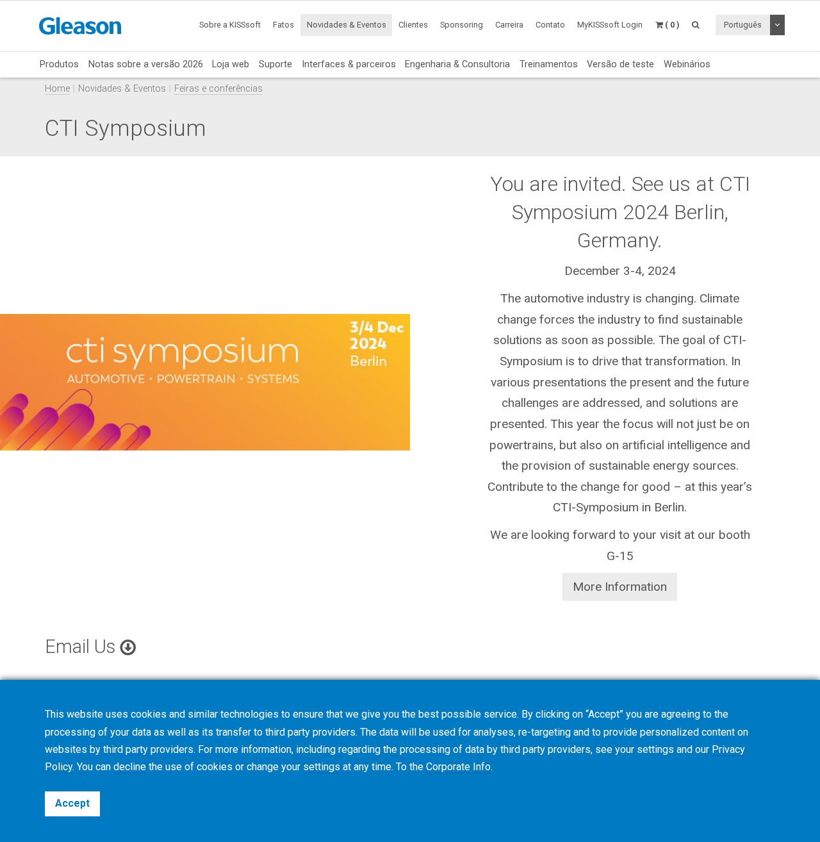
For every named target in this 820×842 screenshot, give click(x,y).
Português (743, 24)
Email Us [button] (82, 646)
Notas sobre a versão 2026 (145, 64)
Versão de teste (620, 64)
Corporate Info (458, 767)
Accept (72, 803)
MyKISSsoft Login (610, 24)
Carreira (509, 24)
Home (57, 88)
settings (321, 767)
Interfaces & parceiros (349, 64)
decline (129, 767)
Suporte (275, 64)
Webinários (687, 64)
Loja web (230, 64)
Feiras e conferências (218, 88)
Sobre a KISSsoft (230, 24)
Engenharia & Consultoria (457, 64)
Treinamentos (549, 64)
